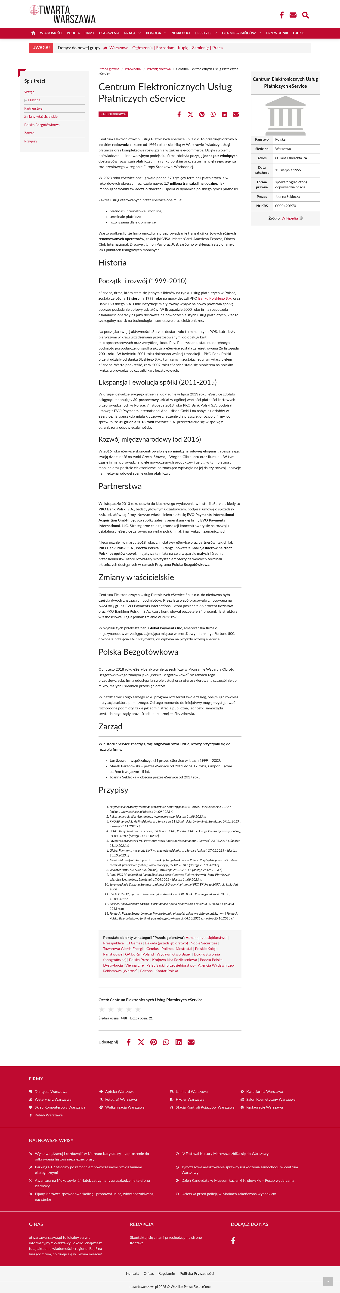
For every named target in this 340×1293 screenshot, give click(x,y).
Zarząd (29, 133)
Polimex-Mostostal (176, 949)
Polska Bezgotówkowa (41, 125)
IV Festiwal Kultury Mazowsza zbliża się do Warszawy (225, 1154)
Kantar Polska (166, 971)
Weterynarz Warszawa (53, 1099)
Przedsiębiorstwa (159, 69)
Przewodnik (277, 33)
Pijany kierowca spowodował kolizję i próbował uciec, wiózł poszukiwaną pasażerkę (94, 1196)
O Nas (149, 1273)
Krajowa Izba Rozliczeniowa (174, 960)
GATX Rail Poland (139, 954)
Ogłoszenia (109, 33)
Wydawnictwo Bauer (174, 954)
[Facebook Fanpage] (280, 15)
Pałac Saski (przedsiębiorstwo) (170, 965)
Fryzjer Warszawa (190, 1099)
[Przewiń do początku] (328, 1281)
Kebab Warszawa (49, 1115)
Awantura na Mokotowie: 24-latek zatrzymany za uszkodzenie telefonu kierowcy (92, 1183)
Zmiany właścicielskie (41, 116)
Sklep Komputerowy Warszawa (60, 1107)
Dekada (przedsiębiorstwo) (166, 943)
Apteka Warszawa (120, 1092)
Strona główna (109, 69)
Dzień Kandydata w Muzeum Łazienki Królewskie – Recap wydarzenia (238, 1180)
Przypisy (30, 141)
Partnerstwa (33, 108)
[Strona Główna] (33, 33)
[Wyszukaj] (305, 14)
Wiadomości (51, 33)
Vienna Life (134, 965)
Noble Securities (204, 943)
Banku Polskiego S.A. (215, 298)
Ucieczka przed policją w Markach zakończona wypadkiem (229, 1194)
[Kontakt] (293, 15)
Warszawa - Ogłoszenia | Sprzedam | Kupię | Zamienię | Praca (166, 48)
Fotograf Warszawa (121, 1099)
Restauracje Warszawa (264, 1107)
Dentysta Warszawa (51, 1092)
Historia (34, 100)
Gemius (152, 949)
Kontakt (136, 1243)
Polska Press (139, 960)
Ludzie (298, 33)
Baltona (146, 971)
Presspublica (113, 943)
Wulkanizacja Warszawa (125, 1107)
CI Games (134, 943)
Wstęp (29, 92)
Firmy (89, 33)
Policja (73, 33)
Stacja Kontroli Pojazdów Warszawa (205, 1107)
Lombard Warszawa (192, 1092)
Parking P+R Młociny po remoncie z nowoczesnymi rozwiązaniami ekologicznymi (88, 1170)
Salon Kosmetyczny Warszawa (271, 1099)
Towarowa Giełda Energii (123, 949)
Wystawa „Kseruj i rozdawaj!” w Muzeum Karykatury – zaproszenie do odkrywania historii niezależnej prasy (92, 1156)
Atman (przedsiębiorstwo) (206, 938)
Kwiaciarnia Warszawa (264, 1092)
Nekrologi (180, 33)
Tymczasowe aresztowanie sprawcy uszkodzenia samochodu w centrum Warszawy (240, 1170)
